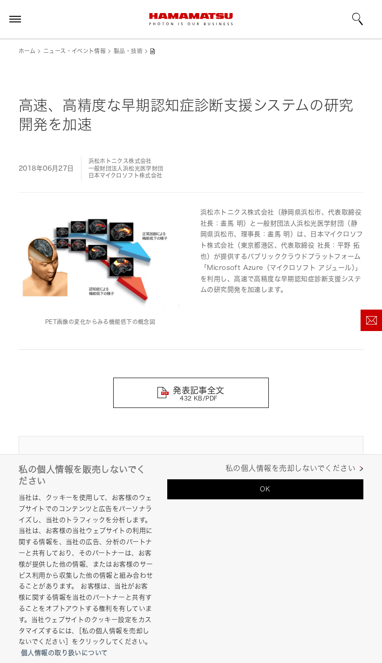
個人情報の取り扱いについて (64, 652)
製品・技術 (128, 51)
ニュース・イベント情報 (74, 51)
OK (265, 489)
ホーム (27, 51)
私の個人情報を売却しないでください (290, 468)
